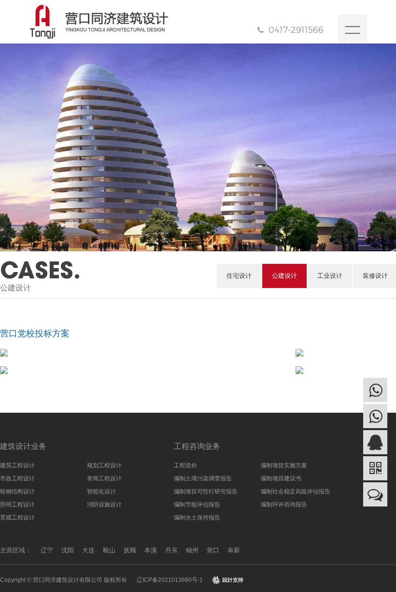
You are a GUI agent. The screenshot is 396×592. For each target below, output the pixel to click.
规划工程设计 (104, 465)
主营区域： (15, 550)
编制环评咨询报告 (284, 504)
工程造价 (185, 465)
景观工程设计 (17, 517)
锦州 (192, 550)
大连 (88, 550)
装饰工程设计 (104, 478)
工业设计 (329, 275)
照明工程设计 (17, 504)
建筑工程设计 (17, 465)
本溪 (150, 550)
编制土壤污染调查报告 (203, 478)
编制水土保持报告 (197, 517)
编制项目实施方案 (284, 465)
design (228, 580)
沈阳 (67, 550)
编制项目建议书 (281, 478)
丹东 (171, 550)
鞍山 (109, 550)
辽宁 (47, 550)
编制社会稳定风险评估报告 (295, 491)
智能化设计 (101, 491)
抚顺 (130, 550)
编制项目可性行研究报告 (206, 491)
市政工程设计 (17, 478)
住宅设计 (239, 275)
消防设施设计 (104, 504)
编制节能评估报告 (197, 504)
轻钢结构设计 (17, 491)
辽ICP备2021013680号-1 (170, 580)
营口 (213, 550)
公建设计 (284, 275)
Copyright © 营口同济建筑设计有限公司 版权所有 (63, 580)
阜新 (233, 550)
